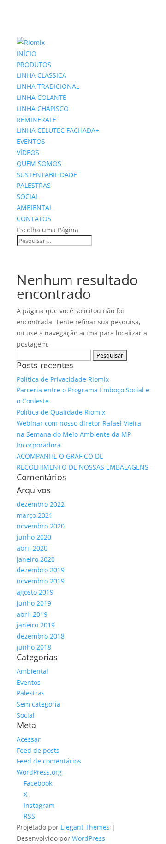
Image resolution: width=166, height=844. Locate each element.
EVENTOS (31, 141)
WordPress (88, 838)
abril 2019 (32, 614)
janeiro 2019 (36, 625)
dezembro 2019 (41, 569)
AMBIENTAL (35, 207)
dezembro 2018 (41, 636)
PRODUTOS (34, 64)
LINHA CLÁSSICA (41, 75)
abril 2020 (32, 548)
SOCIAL (28, 196)
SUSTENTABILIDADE (47, 174)
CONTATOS (34, 218)
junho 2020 (34, 537)
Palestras (31, 693)
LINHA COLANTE (41, 97)
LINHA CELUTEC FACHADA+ (58, 130)
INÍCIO (26, 53)
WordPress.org (39, 772)
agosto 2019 (35, 592)
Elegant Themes (85, 827)
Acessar (29, 739)
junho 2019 (34, 603)
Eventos (29, 682)
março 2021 (35, 515)
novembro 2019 (41, 581)
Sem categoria (38, 704)
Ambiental (32, 671)
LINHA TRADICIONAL (48, 86)
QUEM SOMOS (39, 163)
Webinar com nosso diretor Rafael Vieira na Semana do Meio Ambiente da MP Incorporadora (79, 434)
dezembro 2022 (41, 504)
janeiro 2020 (36, 559)
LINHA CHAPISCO (43, 108)
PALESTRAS (34, 185)
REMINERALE (36, 119)
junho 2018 (34, 647)
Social (26, 715)
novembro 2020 (41, 525)
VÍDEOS (28, 152)
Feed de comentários (49, 761)
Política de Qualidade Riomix (61, 412)
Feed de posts (38, 750)
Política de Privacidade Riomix (63, 379)
